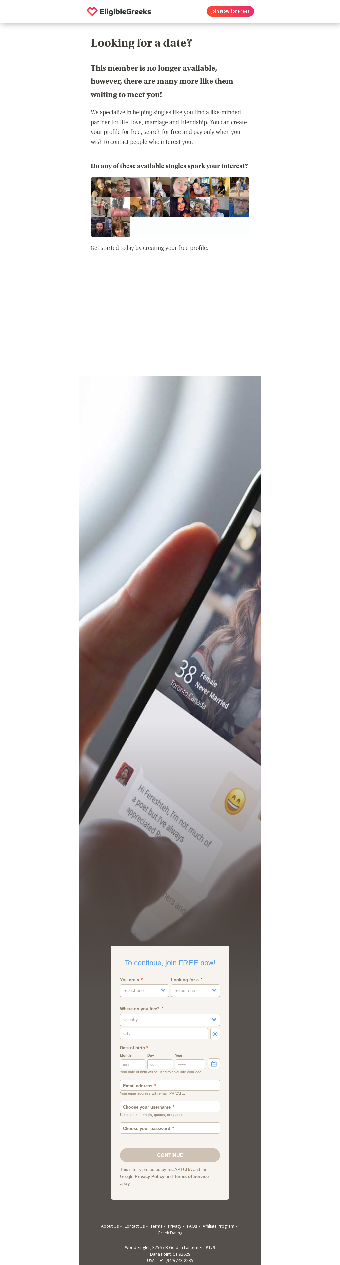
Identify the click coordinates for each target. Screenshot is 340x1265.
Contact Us (134, 1226)
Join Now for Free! (230, 11)
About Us (110, 1226)
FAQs (192, 1226)
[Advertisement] (170, 318)
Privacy (174, 1226)
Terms (156, 1226)
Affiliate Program (218, 1226)
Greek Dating (170, 1233)
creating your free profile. (176, 248)
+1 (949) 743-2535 (176, 1260)
